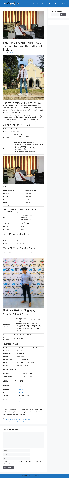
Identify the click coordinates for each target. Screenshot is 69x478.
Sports (55, 3)
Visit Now (21, 384)
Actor (38, 3)
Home (32, 3)
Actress (44, 3)
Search (63, 14)
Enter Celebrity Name (57, 11)
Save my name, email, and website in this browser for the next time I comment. (22, 462)
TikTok (49, 3)
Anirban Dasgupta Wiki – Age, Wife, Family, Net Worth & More (18, 421)
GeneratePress (43, 475)
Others (61, 3)
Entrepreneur (7, 418)
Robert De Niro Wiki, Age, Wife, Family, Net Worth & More (17, 419)
